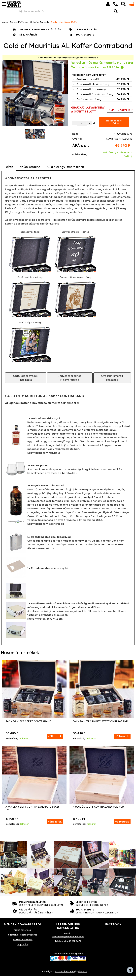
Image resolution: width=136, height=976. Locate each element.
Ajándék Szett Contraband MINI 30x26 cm (32, 808)
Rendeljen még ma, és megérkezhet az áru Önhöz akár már (102, 65)
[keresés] (123, 4)
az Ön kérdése (30, 167)
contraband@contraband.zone (68, 936)
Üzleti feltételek (22, 930)
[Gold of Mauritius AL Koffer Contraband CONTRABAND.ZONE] (35, 93)
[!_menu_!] (3, 4)
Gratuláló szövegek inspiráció (25, 377)
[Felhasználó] (107, 4)
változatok (55, 736)
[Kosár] (131, 5)
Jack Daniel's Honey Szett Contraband (100, 721)
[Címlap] (14, 4)
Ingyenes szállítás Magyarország (69, 377)
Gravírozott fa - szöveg (91, 89)
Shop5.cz (82, 971)
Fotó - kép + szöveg (88, 99)
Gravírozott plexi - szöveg (92, 84)
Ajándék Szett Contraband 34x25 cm (98, 806)
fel (131, 971)
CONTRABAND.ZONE (119, 138)
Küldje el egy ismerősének (65, 167)
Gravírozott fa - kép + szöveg (94, 94)
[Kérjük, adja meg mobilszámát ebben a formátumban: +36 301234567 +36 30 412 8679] (115, 4)
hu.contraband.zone (65, 971)
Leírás (8, 167)
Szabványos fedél (87, 79)
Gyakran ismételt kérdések (112, 377)
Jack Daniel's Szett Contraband (28, 721)
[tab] (8, 166)
